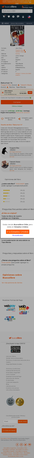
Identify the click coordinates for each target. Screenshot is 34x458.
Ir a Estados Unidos (17, 231)
